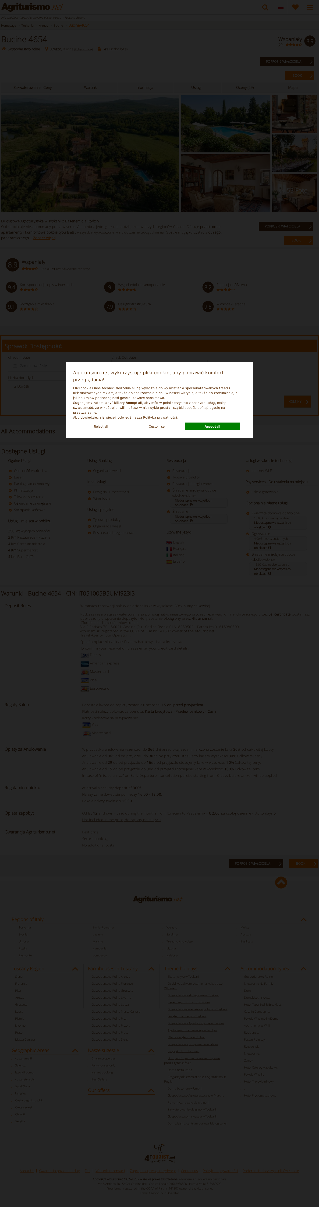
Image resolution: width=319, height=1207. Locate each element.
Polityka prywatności (160, 417)
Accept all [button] (212, 426)
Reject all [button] (101, 426)
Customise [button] (157, 426)
